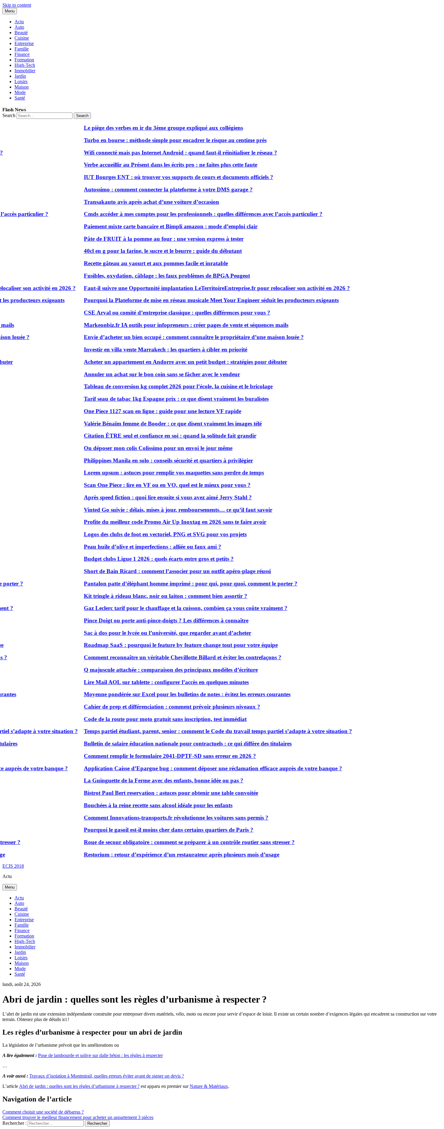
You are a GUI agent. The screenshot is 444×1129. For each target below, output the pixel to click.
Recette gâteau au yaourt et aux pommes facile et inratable (145, 263)
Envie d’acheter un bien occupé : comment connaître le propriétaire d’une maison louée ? (183, 337)
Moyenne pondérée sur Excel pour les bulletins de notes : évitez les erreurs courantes (176, 694)
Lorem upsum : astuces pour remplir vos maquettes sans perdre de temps (163, 472)
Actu (19, 21)
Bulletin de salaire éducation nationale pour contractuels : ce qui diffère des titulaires (177, 743)
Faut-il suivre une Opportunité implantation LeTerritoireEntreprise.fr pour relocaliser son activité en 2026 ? (206, 288)
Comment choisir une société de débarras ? (43, 1111)
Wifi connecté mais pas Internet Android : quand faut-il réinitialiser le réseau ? (169, 152)
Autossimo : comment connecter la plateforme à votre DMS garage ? (157, 189)
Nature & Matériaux (209, 1086)
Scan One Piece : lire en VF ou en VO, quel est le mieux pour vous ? (156, 485)
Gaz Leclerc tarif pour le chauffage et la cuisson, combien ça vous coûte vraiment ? (175, 608)
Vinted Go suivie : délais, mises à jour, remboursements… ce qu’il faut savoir (167, 510)
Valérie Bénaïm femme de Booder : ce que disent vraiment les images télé (162, 423)
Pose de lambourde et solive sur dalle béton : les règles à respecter (100, 1055)
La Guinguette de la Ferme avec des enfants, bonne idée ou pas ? (153, 780)
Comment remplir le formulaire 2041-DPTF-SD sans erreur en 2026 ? (159, 756)
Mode (20, 92)
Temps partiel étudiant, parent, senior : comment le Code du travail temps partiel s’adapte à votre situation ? (207, 731)
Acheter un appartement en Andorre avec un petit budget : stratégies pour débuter (174, 362)
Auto (19, 27)
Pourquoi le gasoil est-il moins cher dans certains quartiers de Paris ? (158, 830)
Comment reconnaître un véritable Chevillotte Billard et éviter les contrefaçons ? (172, 657)
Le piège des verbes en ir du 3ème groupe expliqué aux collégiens (152, 128)
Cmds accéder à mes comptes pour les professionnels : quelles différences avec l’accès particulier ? (192, 214)
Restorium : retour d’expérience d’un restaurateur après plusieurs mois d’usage (171, 854)
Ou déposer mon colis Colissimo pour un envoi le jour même (147, 448)
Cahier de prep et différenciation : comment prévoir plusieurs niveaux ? (161, 706)
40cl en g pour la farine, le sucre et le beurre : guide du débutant (152, 251)
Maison (21, 87)
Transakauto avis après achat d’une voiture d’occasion (140, 202)
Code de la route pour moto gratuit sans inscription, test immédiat (154, 719)
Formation (24, 59)
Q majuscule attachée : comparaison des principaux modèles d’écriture (160, 670)
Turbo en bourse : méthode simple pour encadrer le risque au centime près (164, 140)
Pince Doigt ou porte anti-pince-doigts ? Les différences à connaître (155, 620)
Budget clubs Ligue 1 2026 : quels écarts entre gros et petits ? (148, 559)
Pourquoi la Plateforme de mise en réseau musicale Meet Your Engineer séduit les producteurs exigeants (200, 300)
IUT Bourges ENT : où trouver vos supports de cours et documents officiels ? (167, 177)
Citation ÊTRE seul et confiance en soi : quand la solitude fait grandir (159, 435)
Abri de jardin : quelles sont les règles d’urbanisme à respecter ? (79, 1086)
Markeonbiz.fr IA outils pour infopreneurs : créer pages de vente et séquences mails (175, 325)
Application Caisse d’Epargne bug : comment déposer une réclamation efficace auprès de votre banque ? (202, 768)
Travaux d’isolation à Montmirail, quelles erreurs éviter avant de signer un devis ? (106, 1075)
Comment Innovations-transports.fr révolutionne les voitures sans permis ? (165, 817)
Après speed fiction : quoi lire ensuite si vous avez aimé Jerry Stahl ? (157, 497)
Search (8, 115)
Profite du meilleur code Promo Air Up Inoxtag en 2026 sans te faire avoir (164, 522)
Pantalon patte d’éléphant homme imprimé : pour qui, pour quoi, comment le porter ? (180, 583)
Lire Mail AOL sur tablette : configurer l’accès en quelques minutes (155, 682)
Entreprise (24, 43)
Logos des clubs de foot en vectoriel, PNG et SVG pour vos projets (154, 534)
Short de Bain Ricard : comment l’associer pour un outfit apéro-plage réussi (166, 571)
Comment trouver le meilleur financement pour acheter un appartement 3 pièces (77, 1117)
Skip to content (16, 5)
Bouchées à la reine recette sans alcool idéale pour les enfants (147, 805)
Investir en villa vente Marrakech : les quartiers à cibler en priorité (154, 349)
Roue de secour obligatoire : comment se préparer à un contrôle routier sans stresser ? (178, 842)
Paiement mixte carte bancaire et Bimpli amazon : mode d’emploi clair (160, 226)
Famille (21, 48)
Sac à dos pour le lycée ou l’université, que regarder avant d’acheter (156, 633)
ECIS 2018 (13, 866)
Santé (19, 97)
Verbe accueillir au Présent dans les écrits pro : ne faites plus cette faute (159, 165)
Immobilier (24, 70)
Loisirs (20, 81)
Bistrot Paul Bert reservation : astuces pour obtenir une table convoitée (160, 793)
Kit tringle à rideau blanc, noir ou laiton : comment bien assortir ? (154, 596)
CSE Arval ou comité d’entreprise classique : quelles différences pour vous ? (166, 312)
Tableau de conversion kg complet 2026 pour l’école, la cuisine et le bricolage (167, 386)
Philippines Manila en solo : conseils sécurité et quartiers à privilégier (157, 460)
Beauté (21, 32)
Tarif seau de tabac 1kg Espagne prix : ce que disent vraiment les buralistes (165, 399)
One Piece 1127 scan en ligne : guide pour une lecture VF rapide (151, 411)
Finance (22, 54)
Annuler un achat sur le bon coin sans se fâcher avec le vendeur (151, 374)
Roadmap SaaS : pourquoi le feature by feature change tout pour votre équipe (170, 645)
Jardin (20, 76)
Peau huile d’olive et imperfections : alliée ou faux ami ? (142, 546)
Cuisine (21, 38)
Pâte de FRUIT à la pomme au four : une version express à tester (153, 239)
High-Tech (24, 65)
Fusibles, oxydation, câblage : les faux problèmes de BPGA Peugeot (156, 275)
